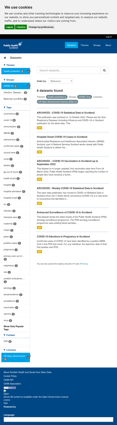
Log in (109, 36)
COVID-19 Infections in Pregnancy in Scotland (63, 236)
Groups (97, 45)
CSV (39, 128)
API (73, 263)
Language (9, 414)
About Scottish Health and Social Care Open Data (27, 372)
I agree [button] (9, 27)
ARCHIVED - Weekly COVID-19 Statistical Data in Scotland (70, 188)
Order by (41, 81)
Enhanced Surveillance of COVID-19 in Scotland (64, 212)
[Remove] (65, 97)
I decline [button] (21, 27)
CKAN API (8, 379)
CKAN (9, 410)
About (108, 45)
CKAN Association (12, 383)
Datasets (71, 45)
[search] (105, 70)
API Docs (83, 263)
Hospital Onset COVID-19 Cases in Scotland (62, 137)
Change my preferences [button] (41, 27)
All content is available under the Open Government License (39, 396)
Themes (85, 45)
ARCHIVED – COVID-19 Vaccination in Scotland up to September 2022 (67, 162)
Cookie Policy (10, 375)
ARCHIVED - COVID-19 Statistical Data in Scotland (66, 112)
